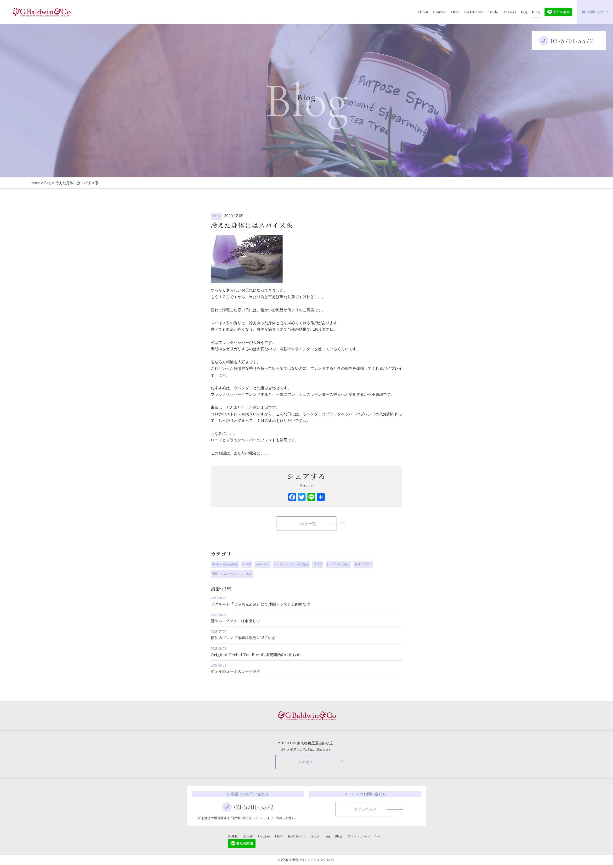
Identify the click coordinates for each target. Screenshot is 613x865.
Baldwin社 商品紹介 (225, 564)
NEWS (246, 564)
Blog (536, 11)
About (422, 11)
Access (509, 11)
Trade (493, 11)
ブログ (216, 216)
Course (439, 11)
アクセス (305, 762)
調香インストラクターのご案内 (232, 574)
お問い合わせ (597, 11)
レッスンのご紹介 (338, 564)
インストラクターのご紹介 (291, 564)
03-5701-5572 (572, 40)
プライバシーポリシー (364, 836)
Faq (524, 11)
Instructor (473, 11)
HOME (233, 836)
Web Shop (262, 564)
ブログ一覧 (306, 524)
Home (35, 183)
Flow (455, 11)
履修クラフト (363, 564)
